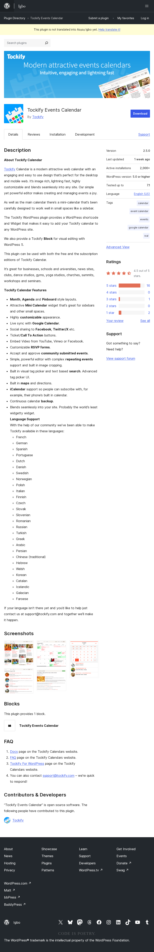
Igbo (16, 922)
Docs (14, 752)
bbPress (12, 897)
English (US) (142, 193)
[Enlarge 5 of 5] (93, 646)
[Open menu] (147, 6)
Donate (124, 863)
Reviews (34, 134)
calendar (143, 203)
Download (140, 113)
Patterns (48, 870)
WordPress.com (17, 883)
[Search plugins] (47, 43)
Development (85, 134)
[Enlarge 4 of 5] (61, 675)
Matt (9, 890)
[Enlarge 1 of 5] (28, 646)
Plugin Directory (14, 18)
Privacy (9, 870)
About (8, 849)
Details (13, 134)
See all (145, 321)
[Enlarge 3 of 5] (61, 646)
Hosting (9, 863)
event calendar (139, 211)
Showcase (49, 849)
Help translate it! (109, 29)
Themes (47, 856)
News (8, 856)
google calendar (138, 227)
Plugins (47, 863)
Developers (87, 863)
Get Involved (126, 849)
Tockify (38, 117)
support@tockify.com (58, 775)
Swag (123, 870)
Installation (58, 134)
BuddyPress (15, 904)
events (144, 219)
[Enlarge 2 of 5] (28, 674)
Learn (83, 849)
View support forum (120, 358)
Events (122, 856)
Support (144, 134)
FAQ (13, 758)
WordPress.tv (91, 870)
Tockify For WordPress (27, 764)
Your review (115, 321)
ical (146, 235)
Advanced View (118, 247)
